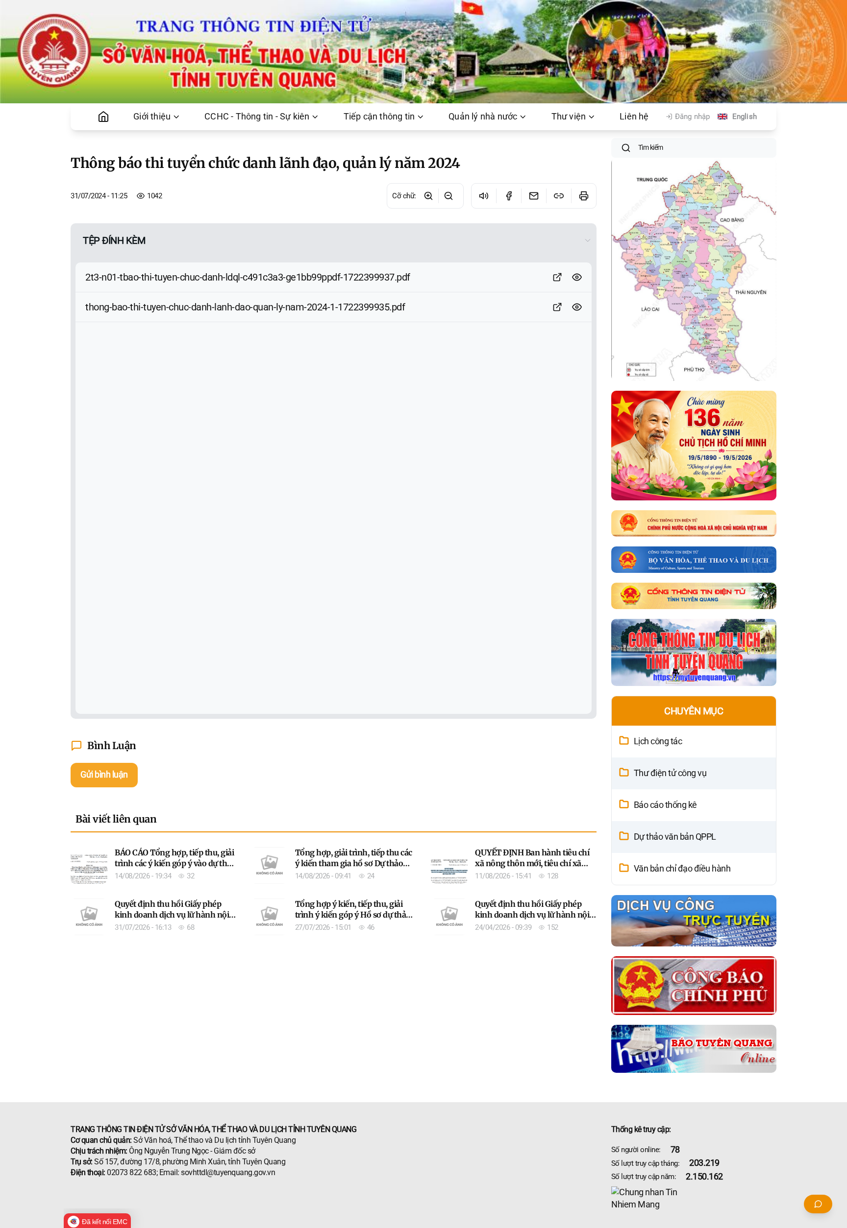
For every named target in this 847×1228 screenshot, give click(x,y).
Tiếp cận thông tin (379, 116)
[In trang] (583, 196)
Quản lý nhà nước (482, 116)
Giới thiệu (152, 116)
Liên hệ (634, 116)
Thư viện (568, 116)
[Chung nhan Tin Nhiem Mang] (694, 1198)
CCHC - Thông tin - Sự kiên (256, 116)
